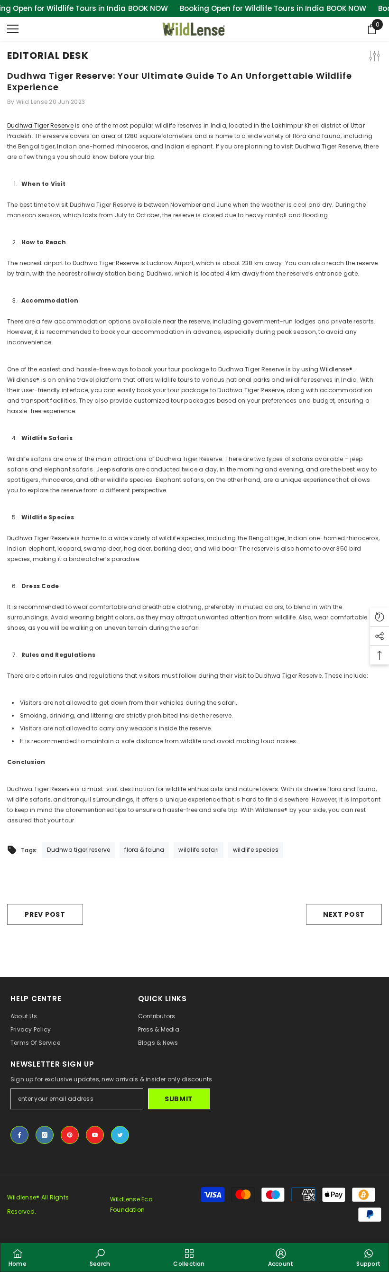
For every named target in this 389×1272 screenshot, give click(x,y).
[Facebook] (19, 1135)
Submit (179, 1099)
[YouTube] (95, 1135)
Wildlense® (336, 369)
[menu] (13, 29)
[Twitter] (120, 1135)
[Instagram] (45, 1135)
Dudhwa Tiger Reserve (40, 125)
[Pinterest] (70, 1135)
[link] (100, 1257)
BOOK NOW (148, 8)
